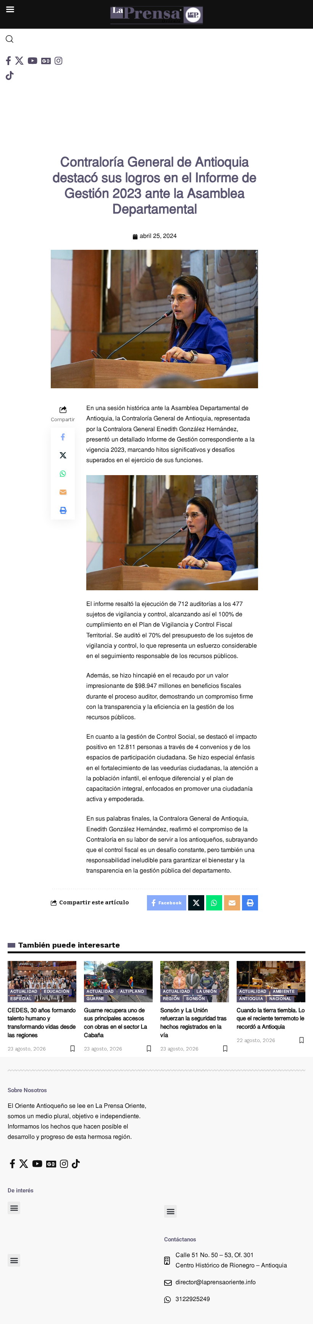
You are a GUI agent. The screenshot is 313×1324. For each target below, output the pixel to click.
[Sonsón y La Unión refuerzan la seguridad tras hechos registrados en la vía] (194, 981)
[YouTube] (32, 60)
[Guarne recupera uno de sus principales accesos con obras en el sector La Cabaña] (118, 981)
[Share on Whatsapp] (63, 473)
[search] (39, 39)
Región (171, 999)
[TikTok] (9, 75)
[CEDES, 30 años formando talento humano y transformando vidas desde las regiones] (42, 981)
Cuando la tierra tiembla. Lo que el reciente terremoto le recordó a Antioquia (271, 1019)
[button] (14, 1208)
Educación (56, 992)
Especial (21, 999)
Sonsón (195, 999)
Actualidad (23, 992)
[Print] (63, 510)
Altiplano (132, 992)
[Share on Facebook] (63, 437)
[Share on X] (63, 455)
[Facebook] (8, 60)
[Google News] (46, 60)
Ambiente (284, 992)
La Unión (207, 992)
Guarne (96, 999)
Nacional (280, 999)
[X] (19, 60)
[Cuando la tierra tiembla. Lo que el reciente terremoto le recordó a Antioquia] (271, 981)
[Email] (63, 492)
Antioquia (251, 999)
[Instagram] (58, 60)
